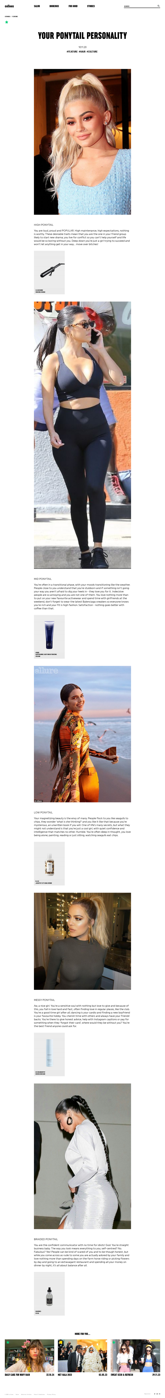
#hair (82, 51)
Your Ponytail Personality (82, 36)
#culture (92, 51)
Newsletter (147, 1394)
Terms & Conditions (39, 1394)
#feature (72, 51)
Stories (91, 6)
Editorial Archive (26, 1394)
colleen (9, 6)
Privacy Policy (51, 1394)
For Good (73, 6)
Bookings (54, 6)
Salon (37, 6)
